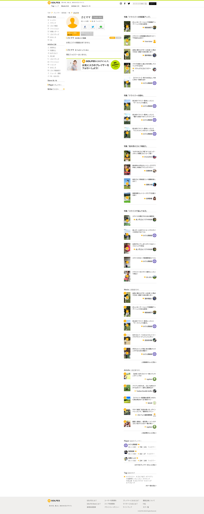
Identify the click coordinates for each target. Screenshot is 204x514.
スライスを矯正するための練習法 (143, 216)
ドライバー (131, 476)
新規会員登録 (91, 507)
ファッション (54, 28)
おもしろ (53, 37)
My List (72, 34)
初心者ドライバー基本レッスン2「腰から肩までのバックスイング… (144, 115)
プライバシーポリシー (111, 507)
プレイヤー (55, 85)
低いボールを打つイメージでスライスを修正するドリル (144, 231)
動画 (65, 6)
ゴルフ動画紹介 (55, 70)
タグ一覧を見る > (151, 486)
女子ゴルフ (54, 53)
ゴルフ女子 (141, 476)
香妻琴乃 (130, 479)
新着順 (112, 37)
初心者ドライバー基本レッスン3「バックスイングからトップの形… (144, 129)
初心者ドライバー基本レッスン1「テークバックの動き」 (143, 102)
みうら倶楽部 (132, 444)
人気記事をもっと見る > (149, 433)
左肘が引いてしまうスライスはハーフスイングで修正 (144, 245)
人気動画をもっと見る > (149, 362)
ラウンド (53, 23)
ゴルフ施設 (54, 26)
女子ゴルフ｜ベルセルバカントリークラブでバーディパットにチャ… (144, 336)
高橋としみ (132, 458)
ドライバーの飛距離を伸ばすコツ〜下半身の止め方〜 (144, 37)
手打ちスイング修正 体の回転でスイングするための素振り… (144, 350)
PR (51, 40)
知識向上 (53, 50)
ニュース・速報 (55, 73)
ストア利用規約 (109, 504)
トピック (53, 65)
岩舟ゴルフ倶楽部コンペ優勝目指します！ (144, 180)
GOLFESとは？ (92, 500)
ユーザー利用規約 (110, 500)
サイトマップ (127, 507)
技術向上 (53, 47)
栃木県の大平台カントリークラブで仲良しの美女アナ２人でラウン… (144, 166)
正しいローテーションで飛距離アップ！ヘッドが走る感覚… (144, 23)
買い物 (86, 6)
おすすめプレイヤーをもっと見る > (145, 465)
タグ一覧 (146, 507)
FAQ (144, 504)
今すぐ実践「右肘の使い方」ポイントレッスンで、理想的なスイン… (144, 410)
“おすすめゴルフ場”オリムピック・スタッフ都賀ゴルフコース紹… (144, 152)
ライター (53, 89)
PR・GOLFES (54, 76)
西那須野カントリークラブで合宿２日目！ (144, 194)
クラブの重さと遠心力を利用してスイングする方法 (144, 65)
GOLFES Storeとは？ (94, 504)
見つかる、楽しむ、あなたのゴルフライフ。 (61, 506)
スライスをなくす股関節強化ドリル (144, 258)
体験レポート (54, 31)
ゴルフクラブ (138, 481)
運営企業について (149, 500)
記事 (75, 6)
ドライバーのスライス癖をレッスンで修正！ (144, 273)
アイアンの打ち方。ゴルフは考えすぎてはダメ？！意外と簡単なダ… (144, 387)
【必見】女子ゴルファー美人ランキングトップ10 (144, 375)
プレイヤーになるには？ (131, 500)
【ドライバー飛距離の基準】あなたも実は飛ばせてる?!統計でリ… (144, 398)
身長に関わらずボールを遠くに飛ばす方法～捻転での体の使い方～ (144, 51)
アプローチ (131, 483)
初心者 (52, 56)
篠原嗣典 (131, 451)
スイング (149, 481)
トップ (55, 6)
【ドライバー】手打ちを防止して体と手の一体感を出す (144, 79)
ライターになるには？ (130, 504)
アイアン (150, 476)
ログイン (152, 4)
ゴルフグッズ (54, 34)
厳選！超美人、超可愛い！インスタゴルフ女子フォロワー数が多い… (144, 422)
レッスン (53, 20)
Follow (87, 34)
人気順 (118, 37)
